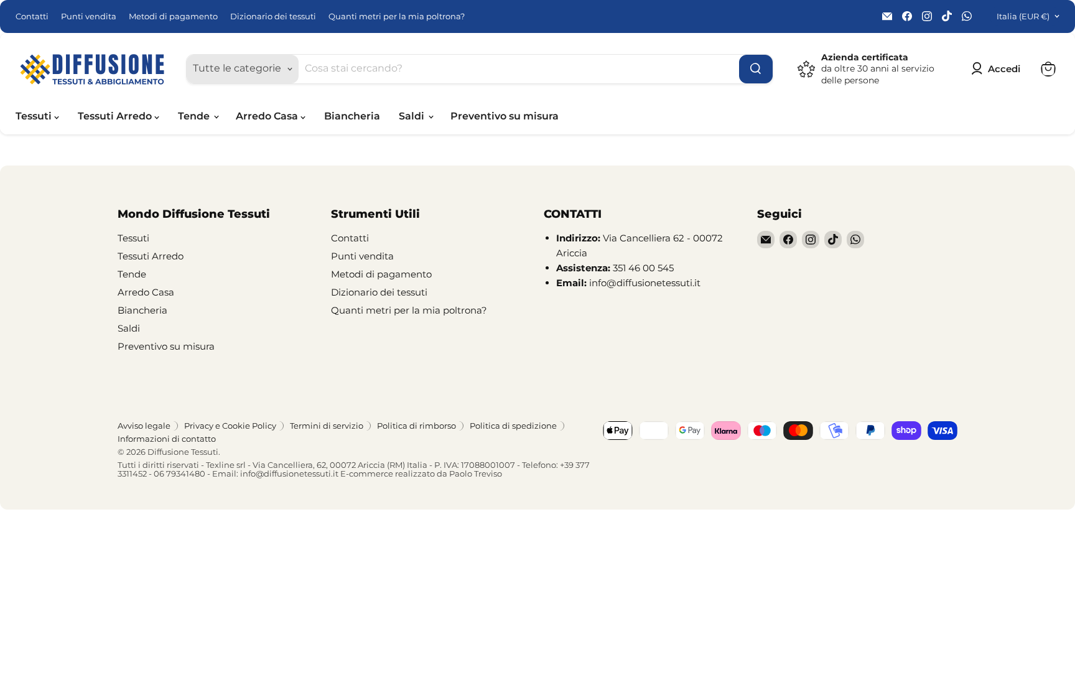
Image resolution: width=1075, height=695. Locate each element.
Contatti (32, 16)
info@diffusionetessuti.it (289, 473)
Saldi (413, 116)
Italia (1023, 16)
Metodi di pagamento (173, 16)
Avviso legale (144, 426)
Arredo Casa (268, 116)
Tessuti (35, 116)
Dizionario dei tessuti (273, 16)
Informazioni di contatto (167, 439)
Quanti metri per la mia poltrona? (396, 16)
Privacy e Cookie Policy (230, 426)
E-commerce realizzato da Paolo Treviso (421, 473)
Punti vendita (88, 16)
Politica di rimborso (416, 426)
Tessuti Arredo (116, 116)
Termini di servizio (326, 426)
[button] (997, 69)
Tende (195, 116)
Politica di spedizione (513, 426)
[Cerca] (756, 69)
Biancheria (352, 116)
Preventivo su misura (504, 116)
